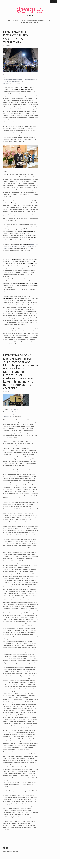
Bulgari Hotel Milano (13, 246)
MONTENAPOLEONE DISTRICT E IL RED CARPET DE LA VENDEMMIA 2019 (17, 37)
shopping (9, 81)
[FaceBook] (4, 848)
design (8, 412)
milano (27, 77)
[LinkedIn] (7, 848)
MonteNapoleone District (20, 79)
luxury (20, 412)
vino (20, 81)
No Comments (7, 83)
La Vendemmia (17, 77)
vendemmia (15, 81)
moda (30, 77)
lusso (23, 77)
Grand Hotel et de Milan (25, 246)
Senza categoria (14, 75)
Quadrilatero (16, 414)
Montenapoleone (7, 79)
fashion (13, 412)
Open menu (29, 16)
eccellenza (9, 77)
